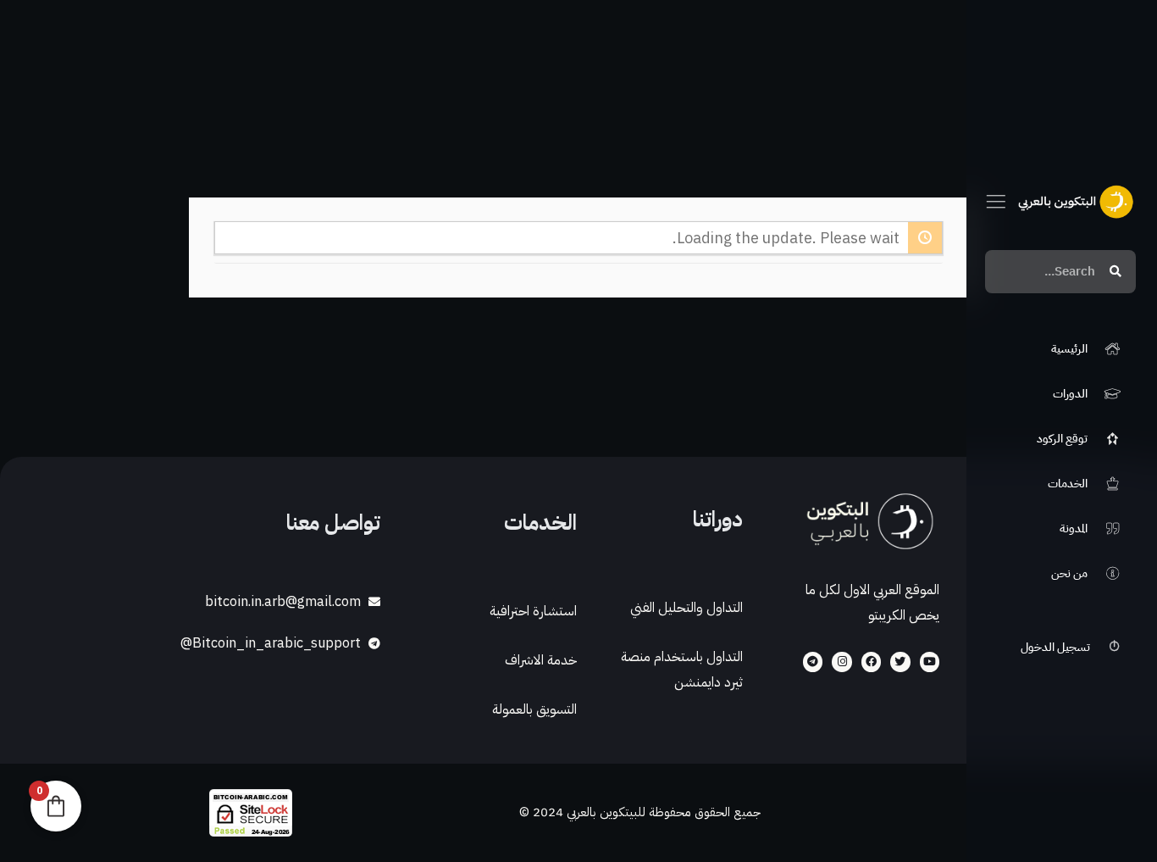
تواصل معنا (333, 522)
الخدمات (540, 522)
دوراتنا (718, 519)
